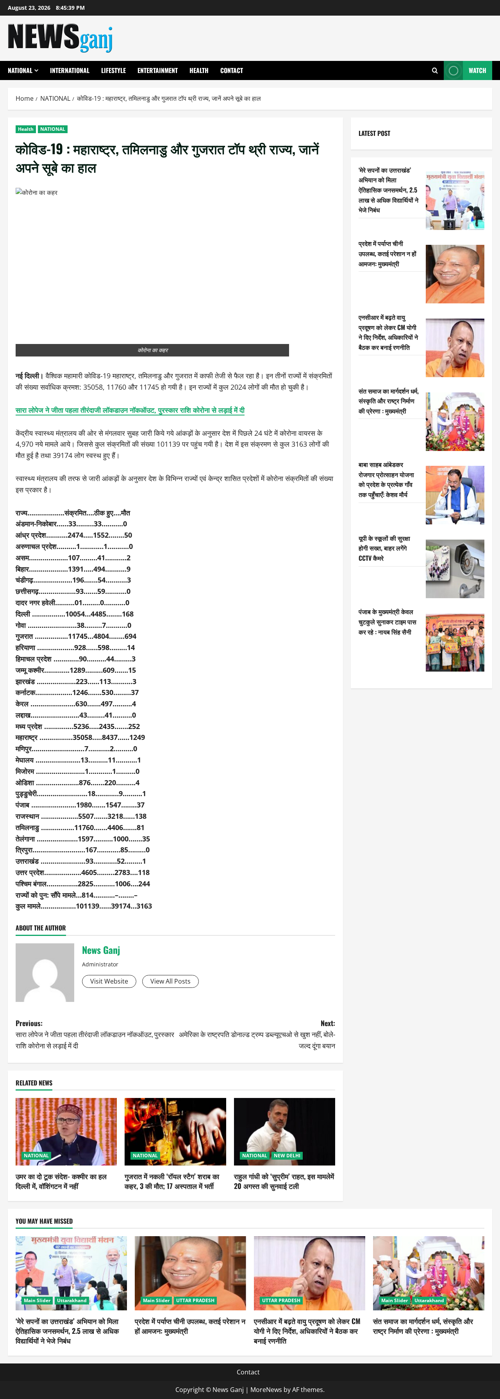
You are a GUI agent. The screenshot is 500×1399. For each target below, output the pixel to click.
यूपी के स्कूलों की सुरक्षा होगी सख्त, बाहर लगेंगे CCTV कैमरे (384, 548)
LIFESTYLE (113, 70)
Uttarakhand (72, 1300)
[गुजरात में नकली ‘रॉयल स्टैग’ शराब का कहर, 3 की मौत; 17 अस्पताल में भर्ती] (175, 1132)
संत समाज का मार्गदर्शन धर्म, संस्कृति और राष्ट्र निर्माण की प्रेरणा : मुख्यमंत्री (389, 400)
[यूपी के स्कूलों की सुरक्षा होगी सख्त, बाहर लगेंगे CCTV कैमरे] (455, 569)
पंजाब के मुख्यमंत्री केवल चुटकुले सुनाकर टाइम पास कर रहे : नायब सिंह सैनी (387, 621)
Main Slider (37, 1300)
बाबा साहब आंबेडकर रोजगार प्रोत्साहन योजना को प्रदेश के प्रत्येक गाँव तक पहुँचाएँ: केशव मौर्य (386, 479)
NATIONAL (20, 70)
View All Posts (170, 981)
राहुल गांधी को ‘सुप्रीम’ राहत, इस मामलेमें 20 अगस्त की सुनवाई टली (284, 1181)
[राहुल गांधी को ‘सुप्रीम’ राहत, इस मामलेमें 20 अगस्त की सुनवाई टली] (284, 1132)
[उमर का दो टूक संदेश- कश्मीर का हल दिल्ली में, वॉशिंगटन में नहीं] (66, 1132)
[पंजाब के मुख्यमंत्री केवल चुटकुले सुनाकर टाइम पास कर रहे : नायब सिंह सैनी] (455, 642)
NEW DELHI (287, 1155)
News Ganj (101, 950)
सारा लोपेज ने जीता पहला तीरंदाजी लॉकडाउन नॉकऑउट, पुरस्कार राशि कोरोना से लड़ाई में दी (130, 410)
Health (199, 70)
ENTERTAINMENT (158, 70)
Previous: (95, 1034)
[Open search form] (435, 70)
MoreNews (266, 1389)
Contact (231, 70)
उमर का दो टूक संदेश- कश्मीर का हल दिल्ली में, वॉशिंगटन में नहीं (61, 1181)
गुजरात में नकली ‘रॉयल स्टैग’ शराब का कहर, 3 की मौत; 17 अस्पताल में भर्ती (172, 1181)
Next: (257, 1034)
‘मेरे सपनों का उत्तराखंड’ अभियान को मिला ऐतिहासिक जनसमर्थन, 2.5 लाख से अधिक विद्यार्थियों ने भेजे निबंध (388, 189)
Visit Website (109, 981)
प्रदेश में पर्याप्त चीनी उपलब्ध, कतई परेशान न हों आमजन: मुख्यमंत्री (387, 253)
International (69, 70)
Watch (477, 70)
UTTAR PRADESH (195, 1300)
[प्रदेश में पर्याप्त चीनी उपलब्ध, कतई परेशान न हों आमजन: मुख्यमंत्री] (455, 274)
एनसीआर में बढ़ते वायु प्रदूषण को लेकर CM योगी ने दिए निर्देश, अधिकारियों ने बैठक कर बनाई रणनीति (388, 332)
